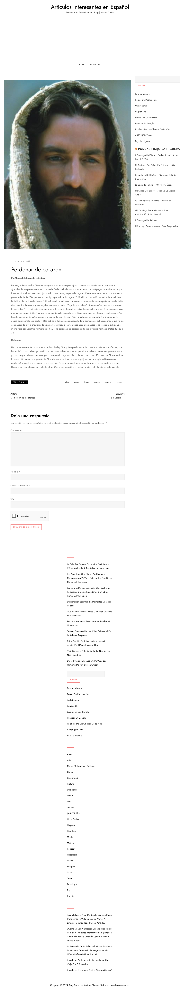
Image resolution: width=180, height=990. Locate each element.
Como (70, 772)
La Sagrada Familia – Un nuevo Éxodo (154, 184)
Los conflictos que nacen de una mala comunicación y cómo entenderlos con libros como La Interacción (89, 578)
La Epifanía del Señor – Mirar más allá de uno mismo (155, 177)
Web (13, 499)
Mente (70, 837)
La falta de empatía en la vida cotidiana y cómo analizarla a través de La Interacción (88, 566)
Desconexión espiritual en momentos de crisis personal (89, 603)
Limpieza (71, 825)
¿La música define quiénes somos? (95, 970)
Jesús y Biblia (19, 382)
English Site (140, 111)
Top (68, 890)
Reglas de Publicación (146, 99)
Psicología (72, 854)
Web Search (141, 105)
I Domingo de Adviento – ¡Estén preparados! (156, 226)
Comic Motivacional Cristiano (81, 766)
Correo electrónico (20, 485)
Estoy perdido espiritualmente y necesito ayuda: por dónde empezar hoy (86, 643)
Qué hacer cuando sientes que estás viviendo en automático (89, 613)
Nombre (15, 471)
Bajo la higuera (142, 141)
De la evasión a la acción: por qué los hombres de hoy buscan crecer (86, 662)
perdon (97, 382)
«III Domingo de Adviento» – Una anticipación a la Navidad (151, 212)
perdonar (108, 382)
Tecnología (72, 884)
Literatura (71, 831)
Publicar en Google (144, 123)
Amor (69, 754)
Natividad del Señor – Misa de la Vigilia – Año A (156, 192)
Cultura (70, 783)
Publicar (95, 64)
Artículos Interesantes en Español (90, 7)
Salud (69, 872)
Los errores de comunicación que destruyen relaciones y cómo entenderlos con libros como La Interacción (88, 591)
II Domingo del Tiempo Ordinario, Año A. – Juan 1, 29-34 (156, 157)
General (71, 807)
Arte (69, 760)
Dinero (70, 795)
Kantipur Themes (91, 985)
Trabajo (70, 896)
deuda (76, 382)
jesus (86, 382)
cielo (67, 382)
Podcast (71, 848)
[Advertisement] (90, 39)
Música (70, 843)
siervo (119, 382)
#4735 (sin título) (143, 135)
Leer (82, 64)
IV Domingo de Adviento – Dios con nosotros (153, 202)
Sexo (69, 878)
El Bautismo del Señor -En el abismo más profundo (155, 167)
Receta (70, 860)
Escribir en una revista (146, 117)
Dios (69, 801)
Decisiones (72, 789)
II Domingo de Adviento (146, 220)
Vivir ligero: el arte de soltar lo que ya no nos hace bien (88, 653)
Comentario (17, 430)
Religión (71, 866)
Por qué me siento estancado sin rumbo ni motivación (88, 623)
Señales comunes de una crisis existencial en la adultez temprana (89, 633)
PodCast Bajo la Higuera (159, 149)
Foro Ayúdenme (142, 94)
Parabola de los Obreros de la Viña (152, 129)
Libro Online (73, 819)
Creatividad (72, 778)
